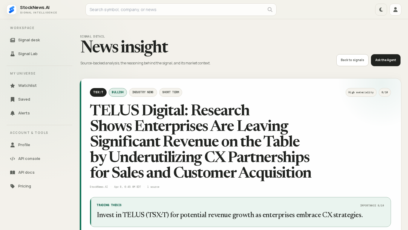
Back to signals (352, 60)
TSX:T (98, 92)
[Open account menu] (395, 10)
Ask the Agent (385, 60)
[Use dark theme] (381, 10)
